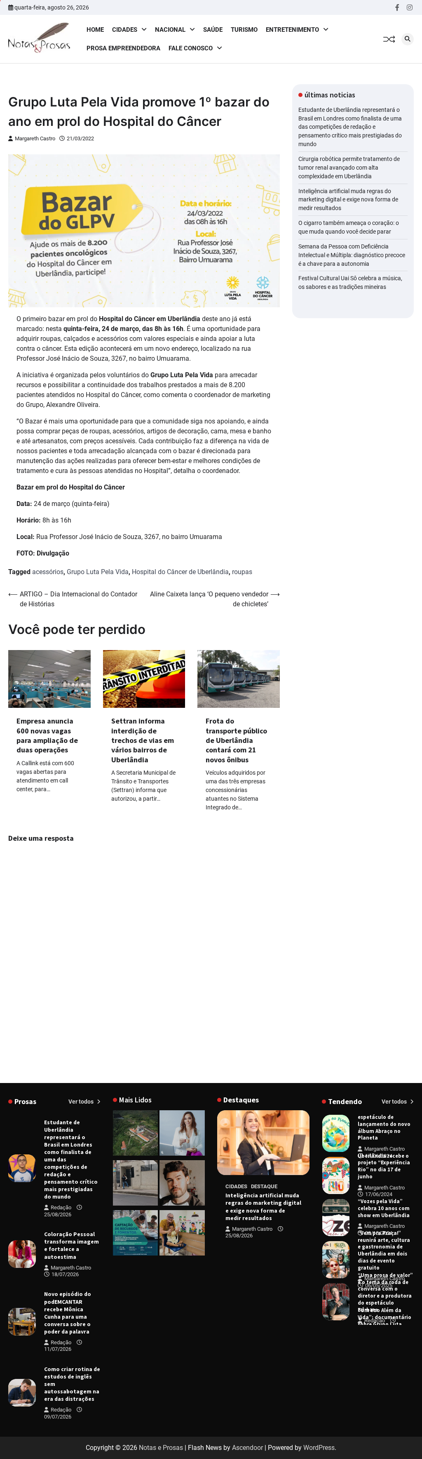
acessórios (47, 572)
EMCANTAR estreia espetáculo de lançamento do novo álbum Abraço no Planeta (384, 1124)
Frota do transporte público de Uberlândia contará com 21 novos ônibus (236, 740)
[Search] (407, 39)
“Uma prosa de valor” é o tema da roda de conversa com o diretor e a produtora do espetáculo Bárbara (385, 1292)
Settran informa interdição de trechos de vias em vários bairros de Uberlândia (142, 740)
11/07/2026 (57, 1349)
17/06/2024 (378, 1156)
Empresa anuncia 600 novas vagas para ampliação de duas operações (47, 735)
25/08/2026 (57, 1214)
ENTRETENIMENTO (292, 29)
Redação (61, 1207)
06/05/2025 (378, 1285)
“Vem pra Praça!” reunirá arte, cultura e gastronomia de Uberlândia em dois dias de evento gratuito (384, 1250)
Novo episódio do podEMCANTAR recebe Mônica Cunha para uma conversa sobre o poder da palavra (67, 1312)
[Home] (182, 1134)
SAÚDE (213, 29)
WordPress (319, 1448)
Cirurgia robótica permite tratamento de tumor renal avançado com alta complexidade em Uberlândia (349, 168)
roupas (242, 572)
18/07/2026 (65, 1274)
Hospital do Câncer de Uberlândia (180, 572)
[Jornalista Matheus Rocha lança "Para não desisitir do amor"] (182, 1184)
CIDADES (124, 29)
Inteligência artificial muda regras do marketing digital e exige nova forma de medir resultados (348, 200)
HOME (95, 29)
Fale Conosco (191, 48)
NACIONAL (170, 29)
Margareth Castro (35, 138)
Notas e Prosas (161, 1448)
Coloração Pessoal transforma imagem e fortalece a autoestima (71, 1245)
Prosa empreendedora (123, 48)
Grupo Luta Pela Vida (98, 572)
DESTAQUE (264, 1186)
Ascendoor (247, 1448)
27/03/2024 (371, 1327)
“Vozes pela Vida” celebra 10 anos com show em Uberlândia (384, 1208)
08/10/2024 (378, 1233)
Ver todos (81, 1101)
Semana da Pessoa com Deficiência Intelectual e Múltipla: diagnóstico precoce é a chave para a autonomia (351, 255)
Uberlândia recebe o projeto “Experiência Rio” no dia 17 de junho (384, 1166)
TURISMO (244, 29)
